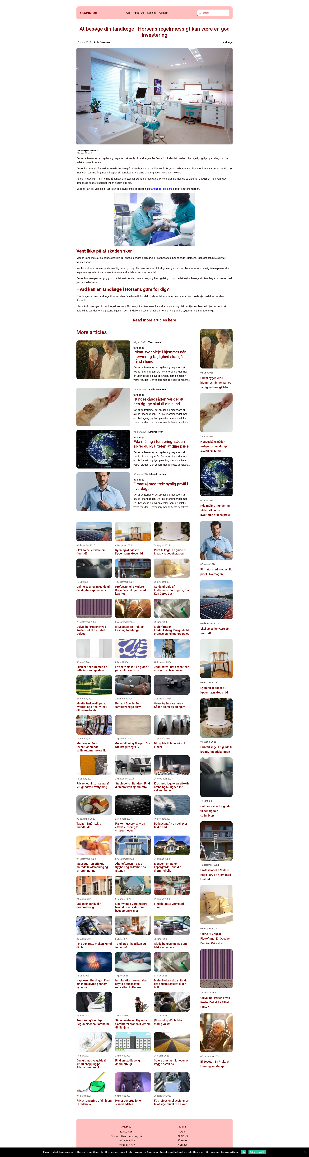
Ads (128, 12)
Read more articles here (154, 320)
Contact (163, 12)
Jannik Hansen (158, 474)
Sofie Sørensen (102, 42)
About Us (139, 12)
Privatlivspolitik (257, 1152)
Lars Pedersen (155, 431)
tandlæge (227, 42)
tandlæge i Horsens (161, 188)
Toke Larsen (154, 342)
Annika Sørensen (157, 389)
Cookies (151, 12)
